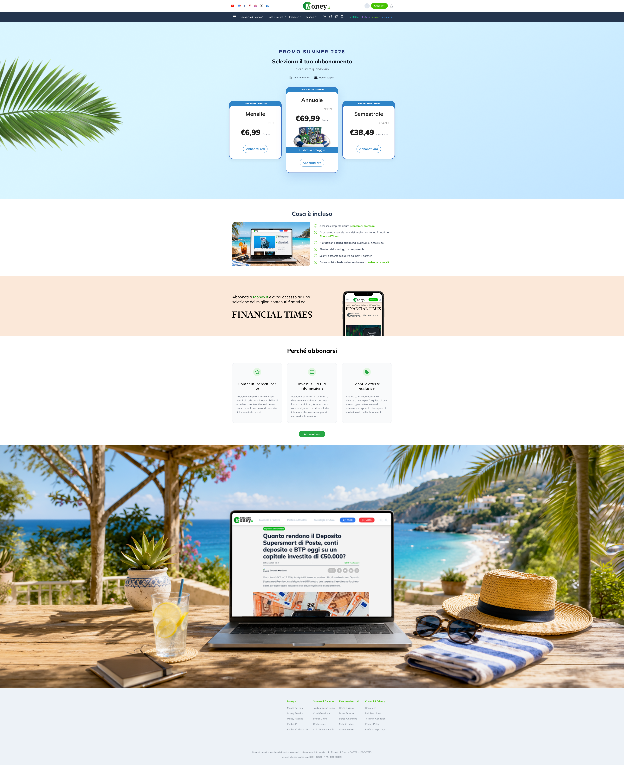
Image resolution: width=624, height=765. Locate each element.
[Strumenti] (336, 17)
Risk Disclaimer (373, 713)
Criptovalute (319, 724)
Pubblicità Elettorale (297, 729)
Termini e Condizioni (375, 718)
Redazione (370, 707)
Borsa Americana (348, 718)
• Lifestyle (387, 16)
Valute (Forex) (346, 729)
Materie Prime (346, 724)
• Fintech (365, 16)
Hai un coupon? (327, 77)
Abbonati (379, 5)
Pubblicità (292, 724)
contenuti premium (363, 225)
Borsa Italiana (346, 707)
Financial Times (329, 236)
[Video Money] (342, 17)
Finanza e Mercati (349, 701)
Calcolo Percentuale (323, 729)
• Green (376, 16)
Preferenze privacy (375, 729)
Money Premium (295, 713)
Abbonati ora (255, 149)
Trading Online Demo (324, 707)
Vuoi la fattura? (302, 77)
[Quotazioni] (325, 17)
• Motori (354, 16)
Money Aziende (295, 718)
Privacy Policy (372, 724)
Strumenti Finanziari (324, 701)
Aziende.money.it (378, 262)
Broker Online (320, 718)
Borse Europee (347, 713)
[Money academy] (331, 17)
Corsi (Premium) (321, 713)
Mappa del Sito (295, 707)
